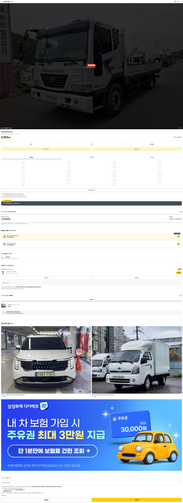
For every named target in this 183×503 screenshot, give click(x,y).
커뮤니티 (91, 299)
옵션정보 (31, 157)
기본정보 (91, 157)
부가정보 (152, 157)
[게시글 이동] (91, 305)
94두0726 (8, 1)
